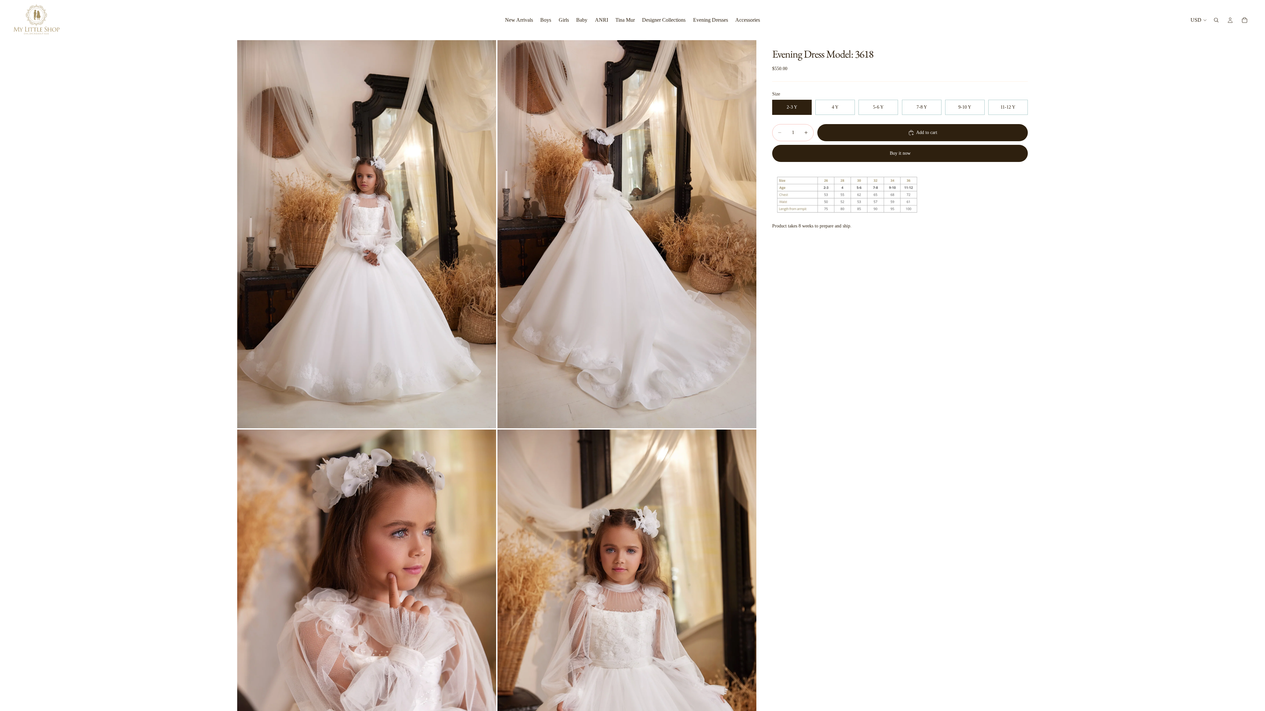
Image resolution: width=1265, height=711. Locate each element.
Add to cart (926, 132)
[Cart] (1244, 20)
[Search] (1216, 20)
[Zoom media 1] (366, 234)
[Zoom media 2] (626, 234)
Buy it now (900, 153)
